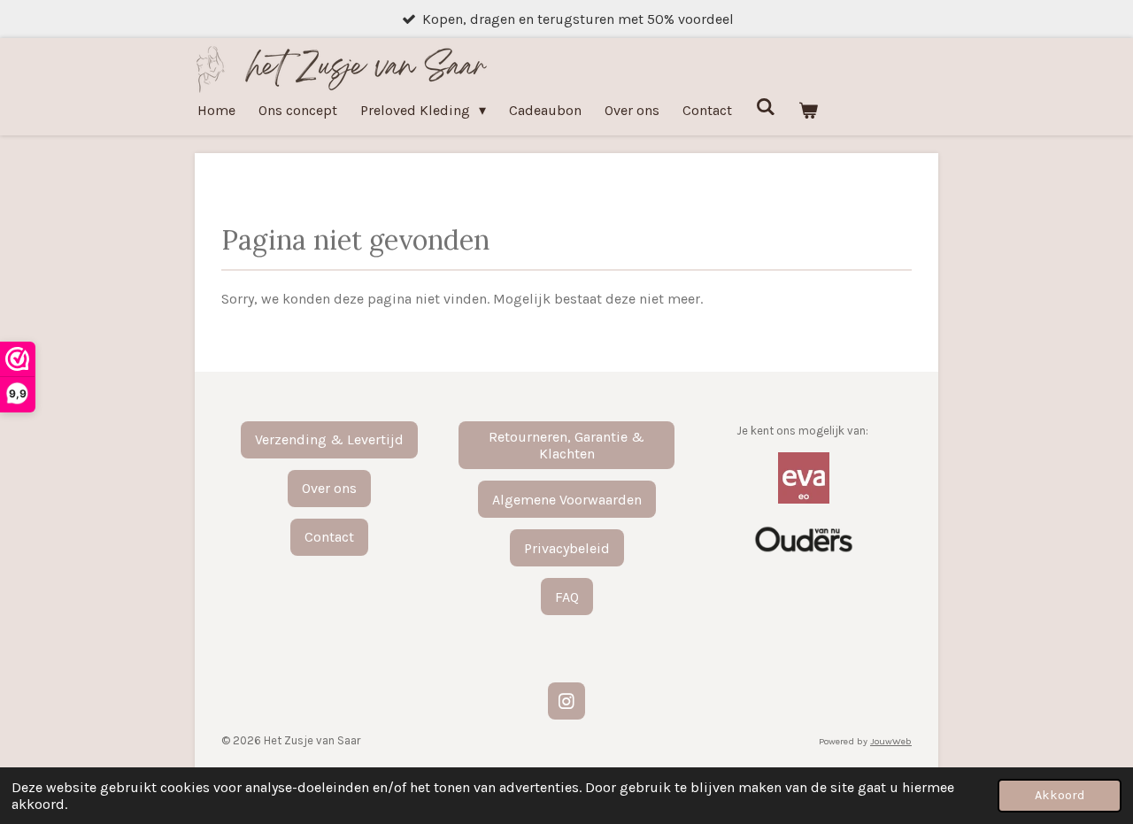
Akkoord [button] (1059, 795)
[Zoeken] (765, 106)
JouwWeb (891, 741)
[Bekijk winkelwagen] (808, 110)
